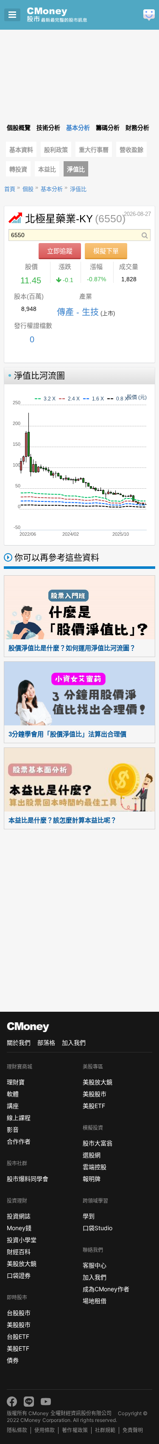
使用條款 (44, 1430)
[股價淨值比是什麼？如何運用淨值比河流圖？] (79, 607)
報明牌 (91, 1178)
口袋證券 (19, 1275)
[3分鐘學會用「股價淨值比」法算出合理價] (79, 693)
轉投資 (18, 169)
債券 (13, 1360)
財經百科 (19, 1251)
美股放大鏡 (21, 1263)
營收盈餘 (131, 149)
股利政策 (56, 149)
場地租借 (94, 1300)
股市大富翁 (97, 1143)
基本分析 (52, 189)
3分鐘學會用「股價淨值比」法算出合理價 (67, 734)
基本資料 (21, 149)
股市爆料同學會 (27, 1178)
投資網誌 (19, 1216)
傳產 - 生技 (78, 312)
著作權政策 (74, 1430)
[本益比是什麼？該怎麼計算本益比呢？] (79, 780)
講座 (13, 1105)
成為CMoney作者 (106, 1289)
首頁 (9, 189)
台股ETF (18, 1336)
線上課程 (19, 1117)
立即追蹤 (60, 251)
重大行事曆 (94, 149)
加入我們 (74, 1042)
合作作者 (19, 1141)
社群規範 (105, 1430)
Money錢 (19, 1227)
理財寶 (16, 1082)
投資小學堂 (21, 1239)
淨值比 (76, 169)
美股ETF (18, 1348)
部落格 (46, 1042)
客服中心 (94, 1265)
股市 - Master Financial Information (70, 15)
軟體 (13, 1093)
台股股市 (19, 1312)
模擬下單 (106, 251)
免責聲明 (133, 1430)
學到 (89, 1216)
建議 (149, 15)
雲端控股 (94, 1166)
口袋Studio (97, 1227)
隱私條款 (17, 1430)
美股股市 (19, 1324)
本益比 (47, 169)
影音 (13, 1129)
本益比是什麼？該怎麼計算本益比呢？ (62, 820)
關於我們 (19, 1042)
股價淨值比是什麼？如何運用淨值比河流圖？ (72, 648)
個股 (27, 189)
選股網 (91, 1155)
